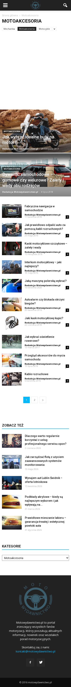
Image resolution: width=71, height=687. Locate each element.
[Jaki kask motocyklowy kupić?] (12, 323)
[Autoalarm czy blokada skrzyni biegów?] (12, 304)
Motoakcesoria (27, 28)
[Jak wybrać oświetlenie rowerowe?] (12, 341)
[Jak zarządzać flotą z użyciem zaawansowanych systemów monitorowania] (12, 462)
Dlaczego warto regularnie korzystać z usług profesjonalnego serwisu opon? (45, 439)
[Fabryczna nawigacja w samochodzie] (12, 211)
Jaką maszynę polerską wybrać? (46, 280)
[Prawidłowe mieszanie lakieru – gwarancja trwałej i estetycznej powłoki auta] (12, 523)
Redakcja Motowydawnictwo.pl (20, 148)
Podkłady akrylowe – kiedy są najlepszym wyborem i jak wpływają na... (44, 500)
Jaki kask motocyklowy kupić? (44, 318)
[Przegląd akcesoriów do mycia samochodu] (12, 360)
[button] (65, 5)
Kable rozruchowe (36, 374)
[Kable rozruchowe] (12, 379)
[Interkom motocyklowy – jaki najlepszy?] (12, 267)
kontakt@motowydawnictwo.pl (35, 651)
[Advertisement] (35, 72)
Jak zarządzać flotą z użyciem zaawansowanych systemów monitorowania (44, 460)
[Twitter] (41, 662)
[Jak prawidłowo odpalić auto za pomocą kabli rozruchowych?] (12, 230)
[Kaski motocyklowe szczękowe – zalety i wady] (12, 248)
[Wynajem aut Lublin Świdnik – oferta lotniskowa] (12, 483)
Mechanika (9, 28)
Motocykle (44, 28)
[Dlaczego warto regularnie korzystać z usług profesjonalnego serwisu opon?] (12, 441)
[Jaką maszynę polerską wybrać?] (12, 285)
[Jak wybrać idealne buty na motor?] (35, 140)
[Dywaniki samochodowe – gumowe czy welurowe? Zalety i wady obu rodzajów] (35, 170)
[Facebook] (30, 662)
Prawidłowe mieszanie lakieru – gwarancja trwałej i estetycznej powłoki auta (45, 521)
